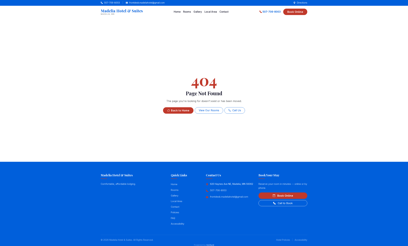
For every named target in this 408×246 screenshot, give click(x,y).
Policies (175, 212)
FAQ (173, 218)
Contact (224, 11)
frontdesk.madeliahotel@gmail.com (147, 2)
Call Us (236, 110)
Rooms (187, 11)
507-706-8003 (112, 2)
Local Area (210, 11)
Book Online (295, 11)
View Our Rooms (209, 110)
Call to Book (285, 203)
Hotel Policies (283, 240)
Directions (301, 2)
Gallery (197, 11)
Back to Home (179, 110)
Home (177, 11)
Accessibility (177, 223)
